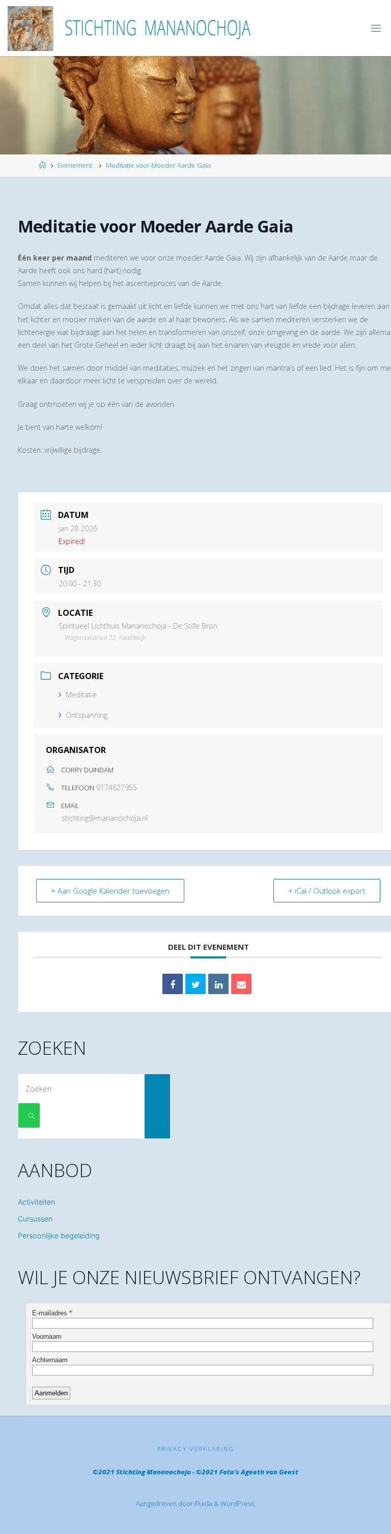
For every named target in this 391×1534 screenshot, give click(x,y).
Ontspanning (86, 715)
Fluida (202, 1503)
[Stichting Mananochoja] (134, 28)
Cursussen (35, 1218)
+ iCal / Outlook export (327, 891)
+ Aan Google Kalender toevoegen (110, 891)
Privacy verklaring (195, 1448)
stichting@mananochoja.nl (105, 818)
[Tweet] (195, 984)
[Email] (241, 984)
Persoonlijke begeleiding (59, 1235)
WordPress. (238, 1503)
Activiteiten (36, 1202)
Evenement (75, 165)
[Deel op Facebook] (172, 984)
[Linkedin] (218, 984)
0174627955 (116, 787)
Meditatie (81, 694)
